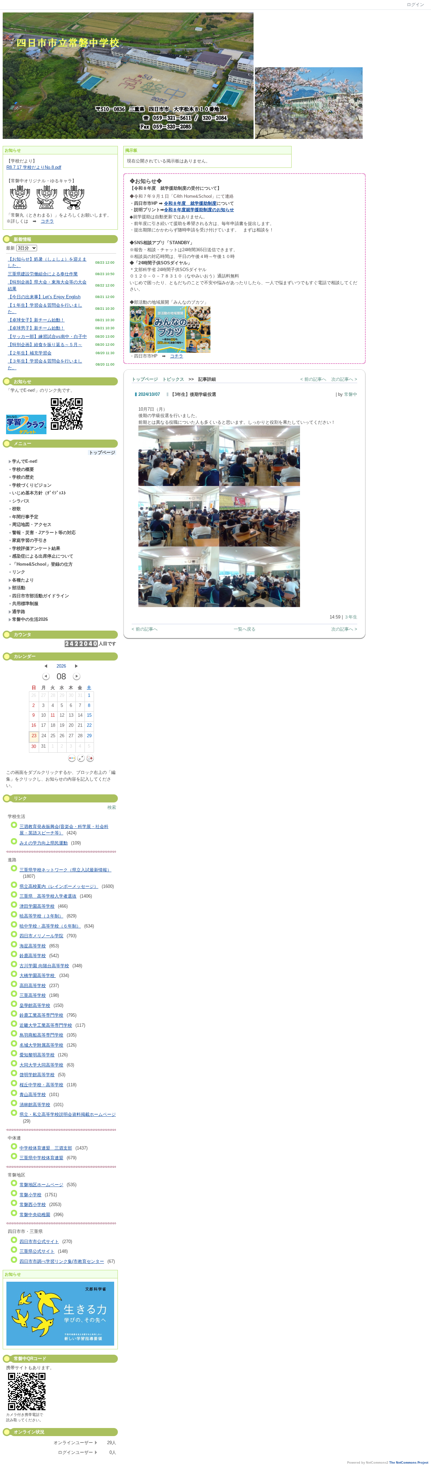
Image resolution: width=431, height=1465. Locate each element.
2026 (61, 666)
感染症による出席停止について (42, 556)
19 (62, 725)
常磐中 (350, 394)
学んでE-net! (24, 461)
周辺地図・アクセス (32, 524)
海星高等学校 (33, 945)
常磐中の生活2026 (30, 619)
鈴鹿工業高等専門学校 (41, 1015)
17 (43, 725)
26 (33, 695)
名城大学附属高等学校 (41, 1045)
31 (80, 695)
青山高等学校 (33, 1094)
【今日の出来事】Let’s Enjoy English (44, 296)
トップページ (102, 452)
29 (62, 695)
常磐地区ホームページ (41, 1184)
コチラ (47, 221)
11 (53, 715)
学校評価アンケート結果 (36, 548)
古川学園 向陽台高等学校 (44, 965)
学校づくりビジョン (32, 485)
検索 (111, 807)
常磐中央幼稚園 (35, 1214)
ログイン (415, 4)
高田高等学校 (33, 985)
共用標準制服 (25, 603)
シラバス (21, 500)
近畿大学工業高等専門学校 (46, 1025)
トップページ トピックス (158, 379)
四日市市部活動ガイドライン (40, 595)
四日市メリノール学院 (41, 935)
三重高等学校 (33, 995)
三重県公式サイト (37, 1251)
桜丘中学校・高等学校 (41, 1084)
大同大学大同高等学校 (41, 1064)
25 (53, 735)
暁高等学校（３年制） (41, 915)
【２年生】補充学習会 (30, 352)
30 (71, 695)
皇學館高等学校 (35, 1005)
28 (53, 695)
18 (53, 725)
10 (43, 715)
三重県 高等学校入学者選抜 (48, 896)
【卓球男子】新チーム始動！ (36, 328)
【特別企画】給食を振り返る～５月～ (45, 344)
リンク (18, 571)
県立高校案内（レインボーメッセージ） (59, 886)
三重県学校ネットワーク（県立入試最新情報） (65, 869)
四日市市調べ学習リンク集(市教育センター (62, 1261)
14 (80, 715)
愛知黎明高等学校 (37, 1054)
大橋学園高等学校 (38, 975)
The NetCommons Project (408, 1462)
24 (43, 735)
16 (33, 725)
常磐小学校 (30, 1194)
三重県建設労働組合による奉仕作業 (43, 273)
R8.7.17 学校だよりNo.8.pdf (33, 167)
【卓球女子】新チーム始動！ (36, 320)
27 (43, 695)
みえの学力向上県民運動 (44, 843)
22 (89, 725)
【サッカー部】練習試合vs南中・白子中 (47, 336)
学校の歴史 (23, 477)
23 (34, 735)
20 (71, 725)
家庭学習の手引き (29, 540)
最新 (11, 248)
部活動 (18, 587)
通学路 (18, 611)
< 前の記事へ (313, 379)
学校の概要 (23, 469)
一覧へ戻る (245, 629)
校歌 (16, 508)
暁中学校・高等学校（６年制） (50, 926)
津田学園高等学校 (37, 906)
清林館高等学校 (35, 1104)
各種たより (23, 580)
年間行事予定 (25, 516)
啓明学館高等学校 (37, 1074)
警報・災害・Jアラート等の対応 (44, 532)
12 (62, 715)
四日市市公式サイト (39, 1241)
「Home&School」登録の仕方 (42, 564)
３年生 (350, 616)
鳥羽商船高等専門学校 (41, 1035)
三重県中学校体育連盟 (41, 1157)
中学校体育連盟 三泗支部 (46, 1148)
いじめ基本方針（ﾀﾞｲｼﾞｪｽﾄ (39, 492)
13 (71, 715)
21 (80, 725)
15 (89, 715)
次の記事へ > (344, 379)
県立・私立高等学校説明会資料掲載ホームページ (68, 1114)
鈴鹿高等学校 (33, 955)
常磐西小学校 (33, 1204)
